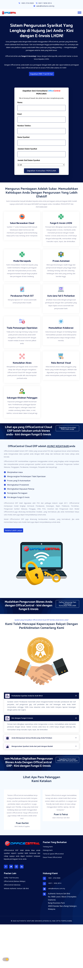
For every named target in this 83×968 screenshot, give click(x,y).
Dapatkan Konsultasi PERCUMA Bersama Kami (67, 760)
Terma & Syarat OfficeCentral (53, 845)
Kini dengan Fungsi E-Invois (22, 718)
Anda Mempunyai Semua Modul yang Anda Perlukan (32, 738)
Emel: (19, 114)
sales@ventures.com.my (45, 6)
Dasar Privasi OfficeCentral (52, 849)
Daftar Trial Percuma (11, 869)
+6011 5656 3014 (45, 3)
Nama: (20, 102)
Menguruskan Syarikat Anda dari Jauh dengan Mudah (32, 746)
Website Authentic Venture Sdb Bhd (16, 880)
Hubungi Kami (48, 841)
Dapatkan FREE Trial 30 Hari (41, 74)
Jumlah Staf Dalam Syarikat (28, 160)
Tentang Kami (48, 838)
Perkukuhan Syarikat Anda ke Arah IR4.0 (27, 696)
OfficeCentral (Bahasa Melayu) (14, 873)
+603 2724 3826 (27, 3)
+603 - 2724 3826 (54, 869)
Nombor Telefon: (24, 126)
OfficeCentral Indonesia (12, 876)
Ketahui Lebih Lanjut (13, 530)
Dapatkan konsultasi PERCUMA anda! (67, 428)
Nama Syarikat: (23, 137)
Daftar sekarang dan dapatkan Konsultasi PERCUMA (67, 604)
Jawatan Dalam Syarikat (27, 149)
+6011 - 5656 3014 (54, 874)
